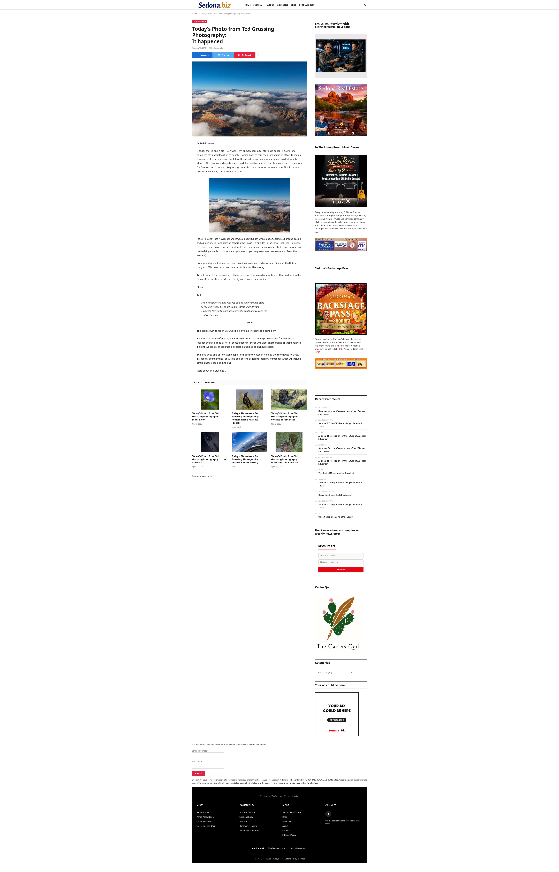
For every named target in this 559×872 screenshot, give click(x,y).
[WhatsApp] (182, 195)
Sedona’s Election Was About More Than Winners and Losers (341, 412)
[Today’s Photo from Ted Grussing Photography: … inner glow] (210, 399)
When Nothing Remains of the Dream (335, 517)
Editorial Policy (289, 835)
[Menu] (194, 5)
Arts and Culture (247, 812)
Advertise (282, 5)
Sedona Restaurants (249, 830)
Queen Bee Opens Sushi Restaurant (335, 495)
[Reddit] (182, 188)
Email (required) (200, 751)
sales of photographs (223, 338)
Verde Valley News (205, 817)
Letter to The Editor (206, 826)
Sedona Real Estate (291, 812)
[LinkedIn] (182, 166)
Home (248, 5)
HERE (340, 349)
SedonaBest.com (297, 848)
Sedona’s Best (306, 5)
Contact (286, 830)
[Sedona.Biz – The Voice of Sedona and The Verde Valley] (214, 5)
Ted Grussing (199, 21)
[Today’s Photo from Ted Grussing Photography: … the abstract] (210, 442)
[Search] (365, 5)
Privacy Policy (277, 859)
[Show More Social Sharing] (258, 55)
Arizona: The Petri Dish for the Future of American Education (342, 437)
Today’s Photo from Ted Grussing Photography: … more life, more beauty (246, 459)
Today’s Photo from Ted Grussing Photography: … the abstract (209, 459)
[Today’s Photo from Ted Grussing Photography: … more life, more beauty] (249, 442)
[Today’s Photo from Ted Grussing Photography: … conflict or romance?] (289, 399)
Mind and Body (246, 817)
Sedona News (203, 812)
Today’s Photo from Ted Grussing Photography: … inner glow (207, 416)
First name (197, 761)
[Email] (182, 180)
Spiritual (243, 821)
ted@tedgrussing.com (263, 330)
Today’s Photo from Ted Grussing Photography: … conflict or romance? (286, 416)
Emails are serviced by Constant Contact (301, 783)
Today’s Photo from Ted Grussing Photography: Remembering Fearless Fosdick (245, 418)
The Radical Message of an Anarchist (336, 473)
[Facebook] (182, 151)
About (270, 5)
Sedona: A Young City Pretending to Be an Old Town (340, 425)
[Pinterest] (182, 173)
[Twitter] (182, 158)
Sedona (257, 5)
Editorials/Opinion (205, 821)
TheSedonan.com (276, 848)
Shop (293, 5)
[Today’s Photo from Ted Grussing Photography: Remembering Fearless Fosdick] (249, 399)
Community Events (248, 826)
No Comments (217, 48)
